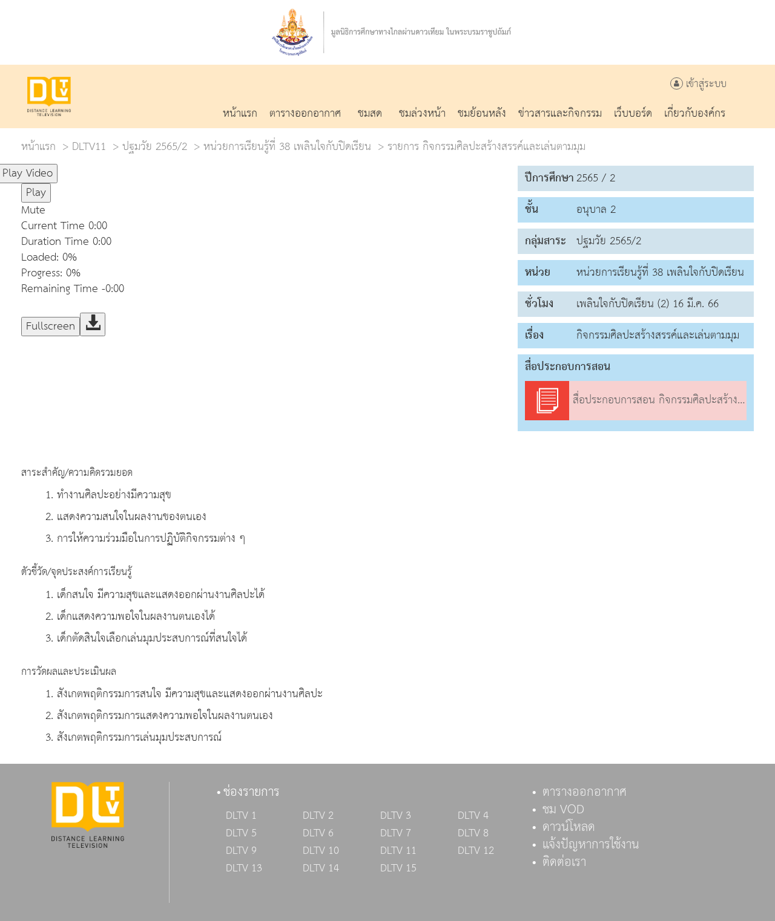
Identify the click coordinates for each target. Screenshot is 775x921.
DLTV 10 (321, 851)
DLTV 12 (476, 851)
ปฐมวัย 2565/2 (154, 146)
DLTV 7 (395, 833)
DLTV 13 (244, 868)
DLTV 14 (321, 868)
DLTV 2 (318, 815)
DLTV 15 (398, 868)
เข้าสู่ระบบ (705, 84)
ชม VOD (563, 810)
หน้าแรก (38, 146)
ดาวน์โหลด (568, 827)
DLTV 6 (318, 833)
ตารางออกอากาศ (584, 792)
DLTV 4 (473, 815)
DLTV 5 (241, 833)
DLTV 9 (241, 851)
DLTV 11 (398, 851)
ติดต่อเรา (564, 862)
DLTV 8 (473, 833)
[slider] (117, 168)
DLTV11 (89, 146)
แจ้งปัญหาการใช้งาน (590, 845)
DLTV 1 (241, 815)
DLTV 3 (395, 815)
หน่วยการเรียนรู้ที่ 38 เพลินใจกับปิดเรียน (287, 146)
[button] (263, 210)
